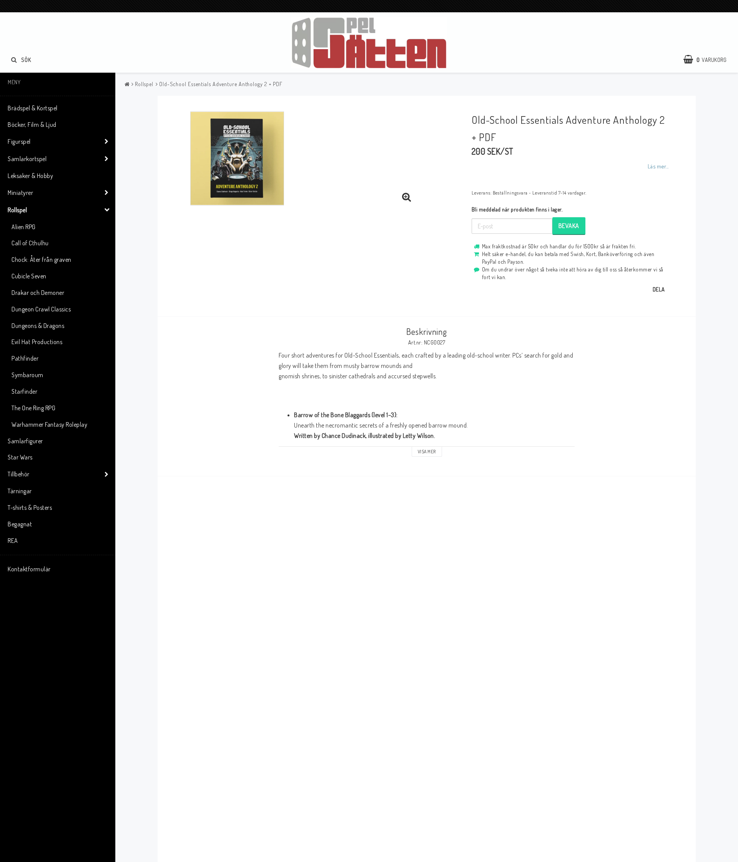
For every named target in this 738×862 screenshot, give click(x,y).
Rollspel (17, 210)
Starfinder (24, 391)
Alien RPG (24, 227)
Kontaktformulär (29, 569)
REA (13, 540)
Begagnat (20, 524)
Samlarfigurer (25, 441)
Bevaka (568, 226)
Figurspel (19, 141)
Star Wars (20, 457)
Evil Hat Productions (37, 342)
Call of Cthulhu (30, 243)
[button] (709, 60)
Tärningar (20, 491)
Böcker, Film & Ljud (32, 124)
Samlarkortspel (27, 159)
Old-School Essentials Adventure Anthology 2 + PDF (221, 84)
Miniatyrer (20, 192)
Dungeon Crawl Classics (41, 309)
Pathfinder (25, 358)
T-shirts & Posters (30, 507)
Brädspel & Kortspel (33, 108)
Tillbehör (19, 474)
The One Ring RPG (33, 408)
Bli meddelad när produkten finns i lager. (517, 209)
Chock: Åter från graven (41, 259)
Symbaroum (27, 375)
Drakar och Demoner (38, 292)
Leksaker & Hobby (30, 176)
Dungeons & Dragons (38, 325)
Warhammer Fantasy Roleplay (49, 424)
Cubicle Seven (29, 276)
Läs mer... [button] (658, 166)
